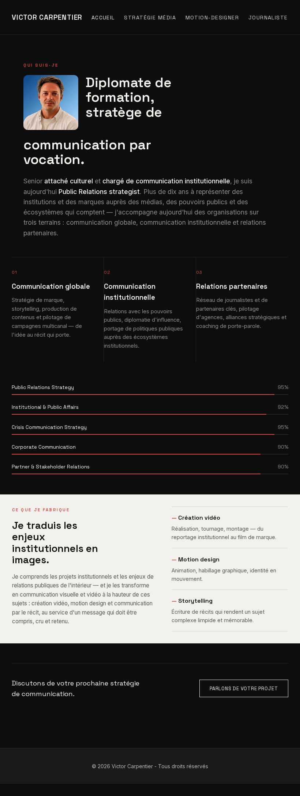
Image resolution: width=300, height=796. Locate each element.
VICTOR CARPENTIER (47, 17)
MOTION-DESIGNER (212, 17)
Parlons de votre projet (244, 688)
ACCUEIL (103, 17)
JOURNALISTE (268, 17)
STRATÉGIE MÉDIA (150, 17)
